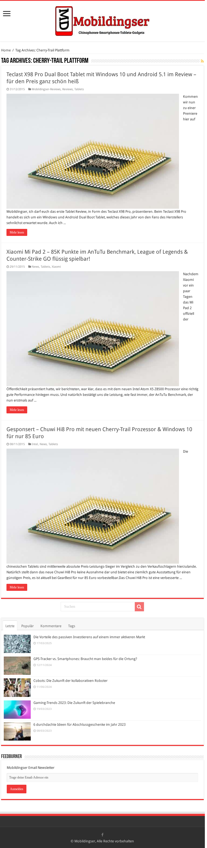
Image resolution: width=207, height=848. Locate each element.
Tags (71, 626)
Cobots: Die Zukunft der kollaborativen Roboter (70, 681)
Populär (27, 626)
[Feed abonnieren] (202, 61)
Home (6, 50)
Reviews (67, 89)
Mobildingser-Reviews (46, 89)
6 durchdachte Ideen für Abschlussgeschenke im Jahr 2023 (79, 725)
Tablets (79, 89)
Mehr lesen (17, 232)
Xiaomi (56, 266)
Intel (35, 444)
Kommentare (50, 626)
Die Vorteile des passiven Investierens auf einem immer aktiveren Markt (89, 637)
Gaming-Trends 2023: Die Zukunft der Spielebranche (74, 703)
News (35, 266)
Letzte (10, 626)
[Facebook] (102, 835)
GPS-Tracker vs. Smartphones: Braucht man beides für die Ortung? (85, 659)
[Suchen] (139, 606)
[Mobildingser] (102, 20)
